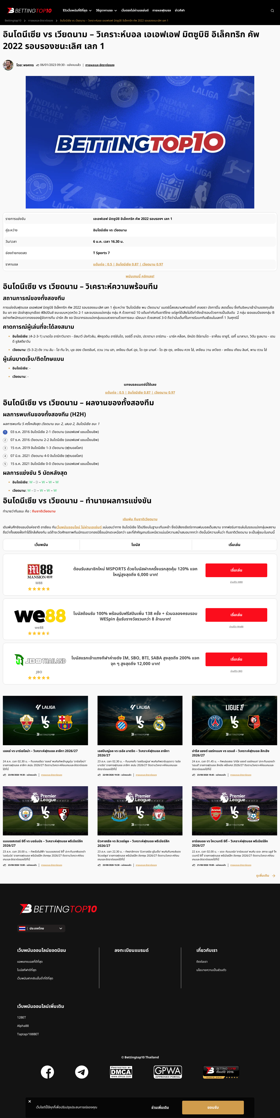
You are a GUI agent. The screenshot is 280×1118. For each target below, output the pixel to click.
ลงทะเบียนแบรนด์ (131, 950)
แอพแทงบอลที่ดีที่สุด (30, 962)
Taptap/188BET (28, 1034)
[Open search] (272, 11)
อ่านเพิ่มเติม (160, 1107)
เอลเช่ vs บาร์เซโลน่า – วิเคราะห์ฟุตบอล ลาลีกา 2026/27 (40, 751)
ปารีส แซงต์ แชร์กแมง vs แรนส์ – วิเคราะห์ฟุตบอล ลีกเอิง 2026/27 (230, 753)
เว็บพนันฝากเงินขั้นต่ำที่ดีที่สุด (35, 978)
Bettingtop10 (13, 21)
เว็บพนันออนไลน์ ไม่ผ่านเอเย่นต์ (79, 527)
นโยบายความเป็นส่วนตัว (211, 970)
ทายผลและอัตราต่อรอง (40, 21)
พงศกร (28, 65)
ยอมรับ (213, 1107)
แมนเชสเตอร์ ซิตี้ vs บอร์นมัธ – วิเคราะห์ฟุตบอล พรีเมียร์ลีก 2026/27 (43, 843)
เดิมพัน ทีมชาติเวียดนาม (140, 519)
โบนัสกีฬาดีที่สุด (26, 970)
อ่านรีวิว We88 (236, 626)
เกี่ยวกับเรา (206, 950)
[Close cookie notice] (29, 1101)
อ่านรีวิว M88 (236, 582)
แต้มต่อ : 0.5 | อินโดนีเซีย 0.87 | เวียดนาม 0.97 (128, 264)
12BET (21, 1017)
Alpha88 (23, 1026)
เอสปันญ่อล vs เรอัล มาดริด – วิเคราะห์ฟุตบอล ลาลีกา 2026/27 (133, 753)
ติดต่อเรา (202, 962)
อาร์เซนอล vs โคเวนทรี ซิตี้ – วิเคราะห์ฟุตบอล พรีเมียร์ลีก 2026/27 (230, 843)
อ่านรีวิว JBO (236, 671)
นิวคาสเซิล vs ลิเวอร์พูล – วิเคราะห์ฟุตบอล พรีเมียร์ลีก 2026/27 (134, 843)
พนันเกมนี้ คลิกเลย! (140, 276)
